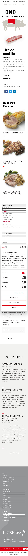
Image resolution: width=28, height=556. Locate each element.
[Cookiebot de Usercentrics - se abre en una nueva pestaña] (20, 247)
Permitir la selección (14, 302)
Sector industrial (7, 205)
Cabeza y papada (7, 207)
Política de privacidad (11, 552)
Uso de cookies (20, 552)
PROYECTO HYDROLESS (12, 390)
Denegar (14, 307)
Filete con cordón (7, 213)
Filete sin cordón (7, 215)
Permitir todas (14, 297)
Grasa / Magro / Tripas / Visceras (11, 227)
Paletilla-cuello (7, 225)
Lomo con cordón (7, 219)
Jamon (5, 209)
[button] (6, 91)
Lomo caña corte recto (8, 217)
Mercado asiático (7, 233)
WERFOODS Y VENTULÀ (12, 364)
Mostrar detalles (19, 293)
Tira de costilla (6, 221)
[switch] (24, 277)
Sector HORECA (7, 236)
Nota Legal (3, 552)
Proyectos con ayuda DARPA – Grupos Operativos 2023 (12, 418)
